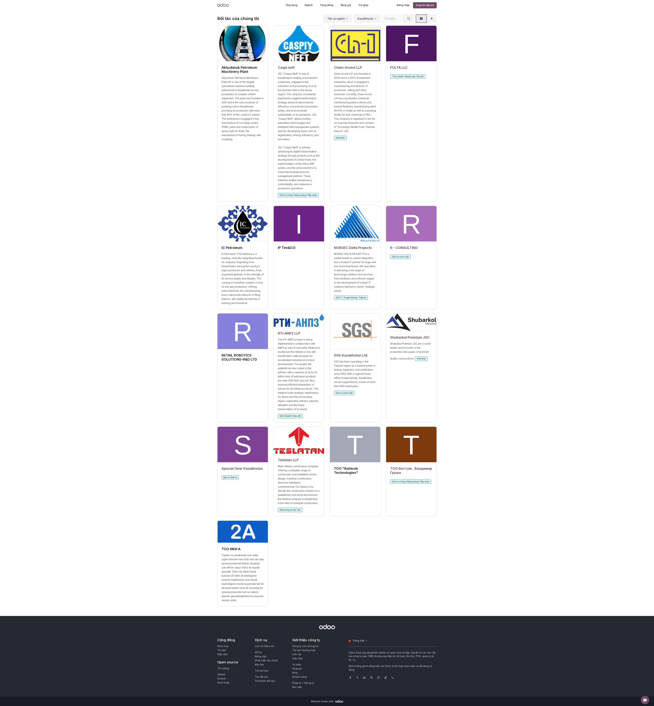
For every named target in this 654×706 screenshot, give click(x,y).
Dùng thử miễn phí (425, 5)
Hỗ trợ (258, 652)
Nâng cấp (260, 656)
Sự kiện (296, 664)
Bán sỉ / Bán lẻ (230, 477)
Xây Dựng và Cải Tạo (290, 510)
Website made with (322, 701)
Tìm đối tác (261, 676)
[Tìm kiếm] (408, 18)
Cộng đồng (326, 5)
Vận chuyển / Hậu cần (290, 416)
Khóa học (222, 646)
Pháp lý (296, 682)
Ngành (309, 5)
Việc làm (297, 658)
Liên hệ (296, 654)
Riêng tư (309, 682)
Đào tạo (259, 664)
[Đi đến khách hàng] (299, 43)
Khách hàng (299, 676)
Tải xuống (223, 668)
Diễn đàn (222, 654)
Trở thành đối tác (265, 680)
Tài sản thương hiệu (304, 650)
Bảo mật (297, 687)
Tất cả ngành (336, 18)
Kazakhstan (365, 18)
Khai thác (340, 138)
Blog (295, 672)
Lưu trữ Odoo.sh (264, 646)
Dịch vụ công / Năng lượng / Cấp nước (298, 195)
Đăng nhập (403, 5)
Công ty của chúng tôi (305, 646)
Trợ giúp (363, 5)
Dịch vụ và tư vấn (400, 256)
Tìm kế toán (262, 670)
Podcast (297, 668)
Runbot (221, 678)
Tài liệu (221, 650)
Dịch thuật (223, 682)
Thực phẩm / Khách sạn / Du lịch (408, 76)
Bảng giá (346, 5)
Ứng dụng (291, 5)
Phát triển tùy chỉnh (266, 660)
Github (221, 674)
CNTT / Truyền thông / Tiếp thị (351, 297)
